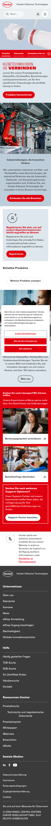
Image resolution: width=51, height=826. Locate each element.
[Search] (8, 14)
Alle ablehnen (25, 349)
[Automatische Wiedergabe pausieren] (49, 54)
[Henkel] (8, 574)
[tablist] (23, 54)
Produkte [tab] (6, 53)
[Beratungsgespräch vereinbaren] (25, 426)
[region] (25, 330)
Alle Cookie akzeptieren (25, 341)
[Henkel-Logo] (7, 4)
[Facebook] (9, 765)
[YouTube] (15, 765)
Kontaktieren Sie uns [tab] (36, 53)
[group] (25, 61)
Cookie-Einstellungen (25, 334)
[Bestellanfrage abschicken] (25, 464)
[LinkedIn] (4, 765)
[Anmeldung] (38, 14)
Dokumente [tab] (19, 53)
